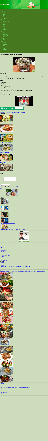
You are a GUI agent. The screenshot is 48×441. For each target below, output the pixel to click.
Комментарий (2, 180)
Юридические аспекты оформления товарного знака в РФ (8, 223)
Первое (2, 11)
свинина (37, 271)
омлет (27, 271)
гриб (3, 271)
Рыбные (4, 20)
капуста (7, 271)
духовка (5, 271)
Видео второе (4, 30)
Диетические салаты (5, 35)
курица (1, 110)
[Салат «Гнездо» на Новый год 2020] (6, 141)
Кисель (3, 46)
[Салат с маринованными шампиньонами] (6, 121)
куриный (16, 271)
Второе (2, 19)
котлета (10, 271)
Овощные (4, 22)
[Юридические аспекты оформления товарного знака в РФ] (4, 222)
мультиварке (22, 271)
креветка (14, 271)
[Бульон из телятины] (6, 301)
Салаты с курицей (5, 34)
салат (2, 110)
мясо (24, 271)
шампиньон (4, 110)
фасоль (41, 271)
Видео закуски (4, 45)
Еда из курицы (2, 162)
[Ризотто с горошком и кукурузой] (6, 374)
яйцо (44, 271)
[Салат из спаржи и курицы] (6, 131)
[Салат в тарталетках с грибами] (6, 330)
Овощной (4, 32)
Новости (4, 50)
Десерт (2, 41)
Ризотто (4, 24)
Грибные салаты (5, 33)
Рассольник (4, 14)
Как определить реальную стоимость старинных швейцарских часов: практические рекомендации (13, 229)
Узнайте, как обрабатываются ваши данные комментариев (20, 186)
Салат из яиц (4, 36)
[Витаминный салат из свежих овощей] (6, 323)
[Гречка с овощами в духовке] (6, 308)
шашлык (43, 271)
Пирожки (4, 39)
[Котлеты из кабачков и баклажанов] (6, 286)
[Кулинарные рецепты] (4, 6)
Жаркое (4, 25)
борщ (0, 271)
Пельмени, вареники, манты (6, 21)
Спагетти (4, 26)
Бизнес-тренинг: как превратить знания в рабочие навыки (8, 204)
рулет (33, 271)
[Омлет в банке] (6, 279)
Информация (4, 10)
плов (30, 271)
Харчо (3, 15)
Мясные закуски (4, 43)
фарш (40, 271)
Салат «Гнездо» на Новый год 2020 (5, 142)
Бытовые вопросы (5, 49)
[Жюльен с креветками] (6, 352)
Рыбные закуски (5, 44)
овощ (25, 271)
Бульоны (4, 16)
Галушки (4, 28)
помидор (32, 271)
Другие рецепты (5, 18)
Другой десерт (4, 42)
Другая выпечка (4, 40)
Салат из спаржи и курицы (4, 132)
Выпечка (2, 38)
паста (29, 271)
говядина (2, 271)
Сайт (0, 184)
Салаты (2, 31)
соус (38, 271)
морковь (20, 271)
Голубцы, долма (4, 23)
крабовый (12, 271)
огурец (26, 271)
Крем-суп (4, 12)
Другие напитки (4, 48)
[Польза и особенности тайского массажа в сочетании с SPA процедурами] (4, 216)
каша (8, 271)
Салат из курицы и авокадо (4, 152)
